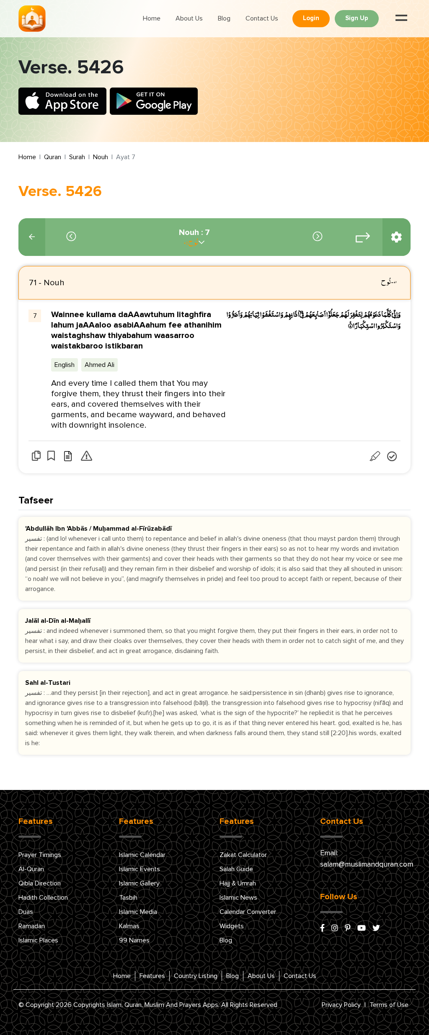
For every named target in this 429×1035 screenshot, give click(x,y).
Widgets (232, 926)
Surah (77, 157)
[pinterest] (348, 928)
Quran (52, 157)
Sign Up (356, 18)
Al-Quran (31, 869)
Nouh (100, 157)
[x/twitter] (376, 928)
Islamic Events (139, 869)
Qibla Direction (39, 883)
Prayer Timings (39, 855)
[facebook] (322, 928)
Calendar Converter (248, 912)
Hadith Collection (43, 897)
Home (151, 18)
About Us (189, 18)
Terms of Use (389, 1004)
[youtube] (361, 928)
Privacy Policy (341, 1004)
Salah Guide (236, 869)
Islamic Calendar (142, 855)
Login (311, 18)
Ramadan (31, 926)
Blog (224, 18)
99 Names (134, 940)
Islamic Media (138, 912)
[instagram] (334, 928)
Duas (25, 912)
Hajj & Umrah (238, 883)
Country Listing (195, 976)
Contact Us (262, 18)
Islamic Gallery (139, 883)
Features (152, 976)
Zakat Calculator (243, 855)
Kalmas (129, 926)
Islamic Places (38, 940)
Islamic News (238, 897)
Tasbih (128, 897)
